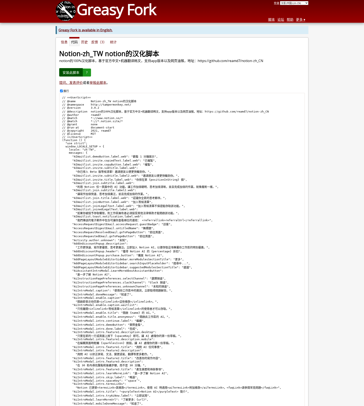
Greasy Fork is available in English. (85, 30)
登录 (276, 3)
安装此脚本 (71, 72)
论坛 (280, 19)
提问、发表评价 (71, 82)
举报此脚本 (98, 82)
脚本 (271, 19)
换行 (66, 91)
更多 (299, 19)
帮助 (290, 19)
